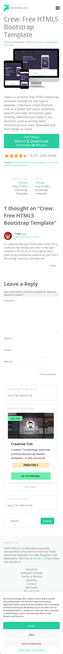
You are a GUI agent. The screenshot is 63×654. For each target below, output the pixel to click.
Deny (31, 634)
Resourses (13, 247)
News (10, 152)
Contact (31, 584)
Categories (11, 55)
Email (7, 350)
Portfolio (12, 184)
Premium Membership (38, 57)
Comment (10, 300)
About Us (31, 569)
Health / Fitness (16, 121)
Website (8, 361)
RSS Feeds (32, 587)
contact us (39, 558)
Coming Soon (15, 96)
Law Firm (12, 140)
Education (13, 115)
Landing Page (15, 134)
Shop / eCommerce (14, 214)
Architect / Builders (13, 75)
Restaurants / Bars (15, 198)
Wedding (12, 222)
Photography (15, 178)
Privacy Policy (38, 650)
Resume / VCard (17, 206)
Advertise (31, 580)
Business (12, 84)
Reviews (12, 254)
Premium (12, 61)
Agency (11, 68)
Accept (31, 625)
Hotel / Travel (15, 127)
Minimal (12, 146)
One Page (13, 165)
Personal (12, 171)
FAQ (7, 266)
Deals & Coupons (15, 272)
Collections (14, 241)
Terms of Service (31, 576)
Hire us (9, 260)
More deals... (31, 486)
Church (11, 90)
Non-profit (14, 159)
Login (34, 65)
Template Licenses (31, 573)
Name (8, 338)
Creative (12, 109)
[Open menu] (57, 8)
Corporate (13, 102)
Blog (7, 228)
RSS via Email (31, 591)
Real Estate (14, 190)
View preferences (31, 643)
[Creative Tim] (31, 426)
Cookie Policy (24, 650)
